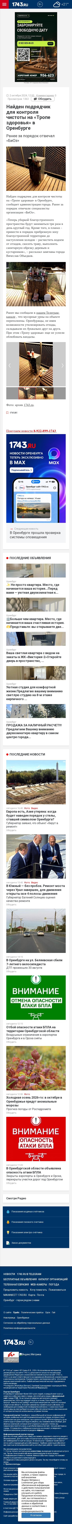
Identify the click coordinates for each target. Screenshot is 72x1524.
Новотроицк (9, 1318)
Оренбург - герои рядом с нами (21, 1300)
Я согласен (36, 1515)
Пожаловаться (57, 1289)
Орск (47, 1312)
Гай (53, 1312)
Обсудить (45, 99)
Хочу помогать (38, 1289)
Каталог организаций (53, 1279)
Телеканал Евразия (16, 1284)
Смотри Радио (16, 1198)
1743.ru (29, 405)
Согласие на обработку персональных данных (26, 1323)
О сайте (7, 1312)
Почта (40, 1295)
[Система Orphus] (11, 1359)
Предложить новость (15, 1289)
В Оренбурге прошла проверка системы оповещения (35, 535)
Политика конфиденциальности (19, 1328)
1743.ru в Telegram (29, 1274)
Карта (31, 1295)
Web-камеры (39, 1284)
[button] (62, 365)
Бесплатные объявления (20, 1279)
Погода (54, 1284)
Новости (9, 1274)
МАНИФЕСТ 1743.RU (15, 1295)
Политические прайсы (32, 1312)
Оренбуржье (23, 1318)
